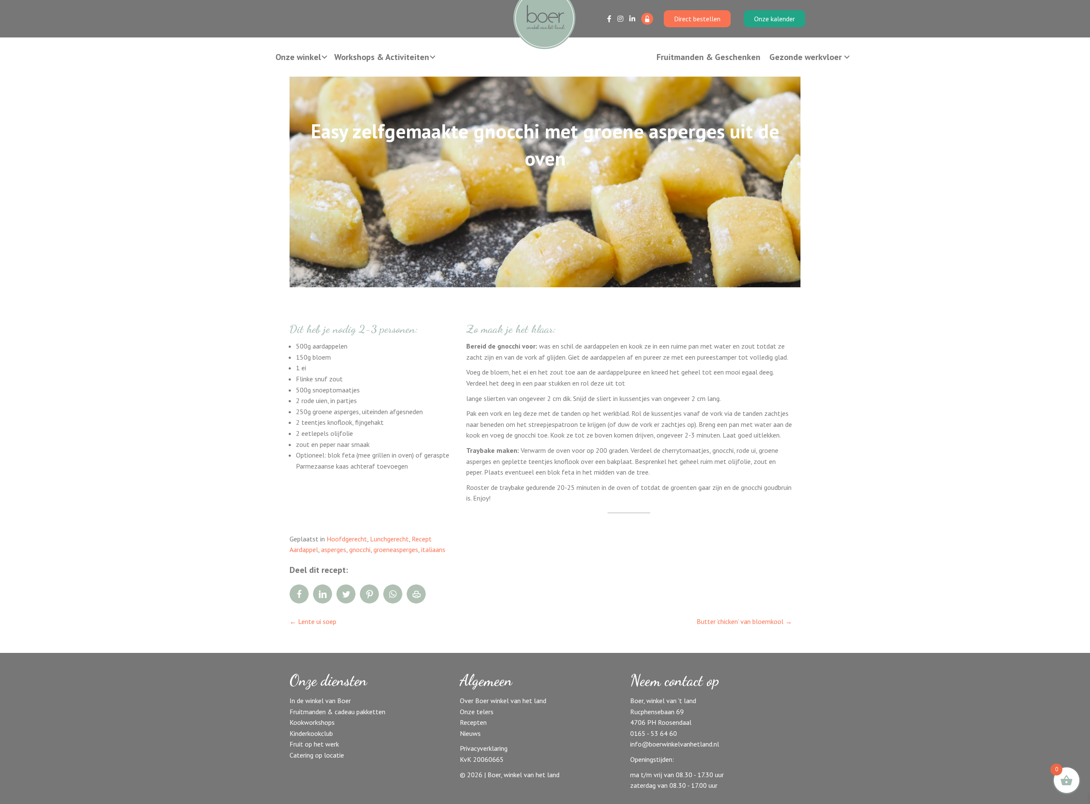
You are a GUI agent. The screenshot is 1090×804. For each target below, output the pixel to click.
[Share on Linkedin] (322, 594)
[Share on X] (346, 594)
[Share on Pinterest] (369, 594)
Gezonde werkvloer (805, 57)
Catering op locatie (317, 755)
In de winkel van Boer (320, 700)
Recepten (473, 722)
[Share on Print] (416, 594)
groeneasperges (395, 549)
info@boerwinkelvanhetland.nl (674, 744)
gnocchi (359, 549)
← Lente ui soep (313, 621)
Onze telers (476, 711)
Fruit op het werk (314, 744)
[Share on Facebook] (299, 594)
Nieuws (470, 733)
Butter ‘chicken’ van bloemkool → (744, 621)
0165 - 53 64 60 (653, 733)
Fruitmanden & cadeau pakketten (337, 711)
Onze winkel (298, 57)
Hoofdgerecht (347, 539)
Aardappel (304, 549)
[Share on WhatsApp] (392, 594)
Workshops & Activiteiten (381, 57)
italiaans (433, 549)
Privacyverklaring (484, 748)
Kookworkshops (312, 722)
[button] (324, 57)
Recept (422, 539)
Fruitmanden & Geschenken (708, 57)
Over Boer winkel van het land (503, 700)
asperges (333, 549)
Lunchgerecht (389, 539)
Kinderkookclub (311, 733)
